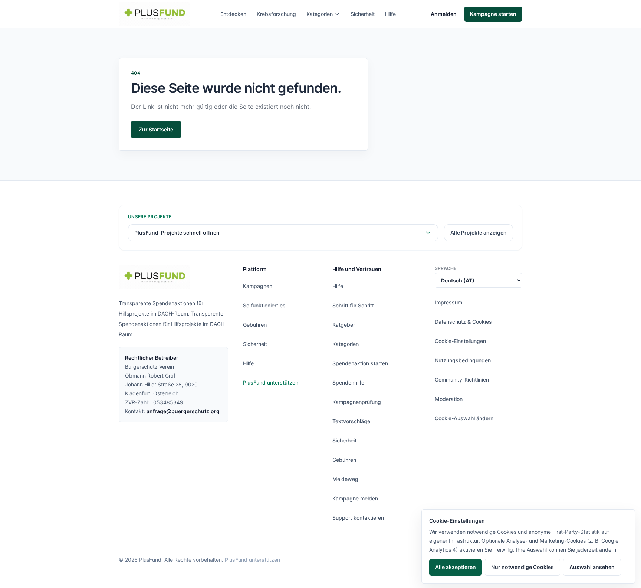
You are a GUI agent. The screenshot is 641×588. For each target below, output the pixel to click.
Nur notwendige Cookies (522, 567)
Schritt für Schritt (353, 305)
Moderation (449, 399)
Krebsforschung (276, 14)
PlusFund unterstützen (270, 382)
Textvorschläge (351, 421)
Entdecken (233, 14)
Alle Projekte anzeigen (478, 232)
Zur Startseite (156, 129)
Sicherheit (363, 14)
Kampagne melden (355, 498)
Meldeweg (345, 479)
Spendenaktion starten (360, 363)
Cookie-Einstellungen (460, 341)
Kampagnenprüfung (356, 402)
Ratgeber (343, 324)
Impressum (448, 302)
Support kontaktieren (358, 517)
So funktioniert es (264, 305)
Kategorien (319, 14)
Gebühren (255, 324)
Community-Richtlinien (462, 379)
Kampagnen (257, 286)
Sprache (445, 268)
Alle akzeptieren (455, 567)
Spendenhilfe (348, 382)
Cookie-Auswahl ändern (464, 418)
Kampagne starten (493, 14)
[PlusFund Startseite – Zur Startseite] (154, 14)
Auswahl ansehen (592, 567)
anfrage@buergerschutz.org (183, 411)
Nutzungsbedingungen (463, 360)
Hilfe (390, 14)
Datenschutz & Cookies (463, 321)
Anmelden (444, 14)
